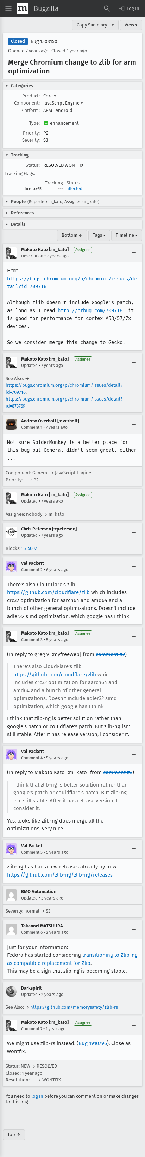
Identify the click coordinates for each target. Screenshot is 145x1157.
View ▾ (131, 25)
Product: (31, 96)
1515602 (29, 548)
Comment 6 (32, 932)
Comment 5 (32, 852)
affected (74, 188)
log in (37, 1096)
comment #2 (110, 654)
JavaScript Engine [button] (63, 103)
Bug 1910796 (92, 1043)
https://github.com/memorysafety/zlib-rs (74, 1007)
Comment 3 (32, 639)
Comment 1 (31, 427)
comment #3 (117, 772)
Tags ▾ (99, 235)
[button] (128, 8)
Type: (34, 123)
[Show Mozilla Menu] (22, 8)
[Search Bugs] (107, 8)
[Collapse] (133, 253)
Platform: (30, 110)
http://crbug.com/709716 (90, 310)
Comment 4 (32, 757)
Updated (29, 365)
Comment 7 (31, 1028)
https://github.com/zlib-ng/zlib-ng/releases (60, 875)
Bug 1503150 (44, 41)
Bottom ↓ (72, 235)
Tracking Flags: (20, 173)
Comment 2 (32, 569)
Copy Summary (92, 25)
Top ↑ (13, 1134)
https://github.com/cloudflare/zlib (48, 592)
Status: (33, 165)
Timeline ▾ (127, 235)
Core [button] (49, 96)
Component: (27, 103)
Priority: (31, 133)
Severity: (31, 140)
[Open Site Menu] (8, 8)
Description (32, 256)
